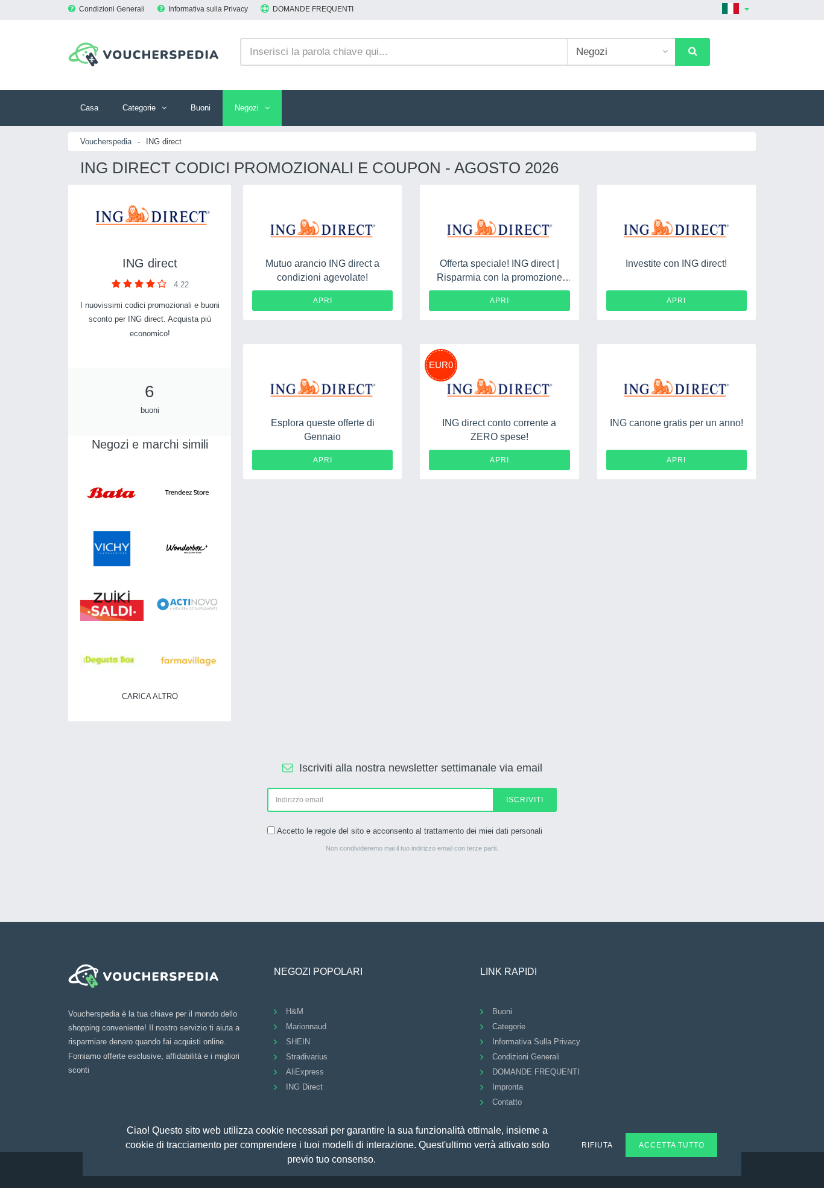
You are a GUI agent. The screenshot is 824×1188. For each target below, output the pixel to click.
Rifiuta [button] (597, 1145)
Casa (89, 107)
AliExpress (305, 1071)
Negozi (247, 107)
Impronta (507, 1086)
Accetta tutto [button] (672, 1145)
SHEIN (298, 1041)
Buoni (201, 107)
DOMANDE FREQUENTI (313, 9)
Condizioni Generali (112, 9)
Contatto (507, 1102)
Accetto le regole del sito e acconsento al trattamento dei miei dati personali (409, 830)
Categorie (139, 107)
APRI (322, 300)
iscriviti (525, 800)
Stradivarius (307, 1056)
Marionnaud (306, 1026)
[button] (383, 1158)
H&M (294, 1011)
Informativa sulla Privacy (208, 9)
